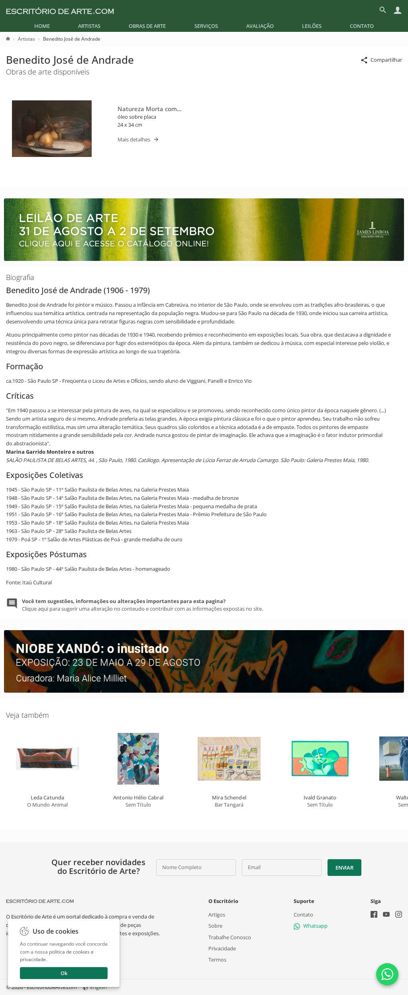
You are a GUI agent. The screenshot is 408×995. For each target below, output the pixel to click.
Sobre (215, 926)
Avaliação (260, 25)
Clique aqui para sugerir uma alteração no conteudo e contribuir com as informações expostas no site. (142, 604)
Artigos (216, 915)
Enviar (344, 867)
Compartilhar (386, 59)
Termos (217, 959)
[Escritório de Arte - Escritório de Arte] (40, 901)
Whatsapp (315, 926)
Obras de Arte (147, 25)
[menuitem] (42, 26)
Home (42, 25)
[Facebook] (374, 915)
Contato (362, 25)
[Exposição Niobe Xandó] (204, 690)
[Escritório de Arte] (60, 10)
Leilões (312, 25)
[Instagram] (398, 915)
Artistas (89, 25)
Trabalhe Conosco (229, 937)
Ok (64, 973)
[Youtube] (386, 915)
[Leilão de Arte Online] (204, 258)
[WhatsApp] (387, 974)
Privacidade (222, 948)
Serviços (206, 25)
